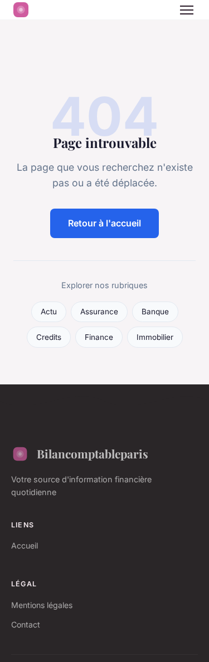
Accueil (24, 545)
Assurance (99, 311)
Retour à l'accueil (104, 223)
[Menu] (187, 10)
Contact (25, 624)
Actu (49, 311)
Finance (99, 337)
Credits (48, 337)
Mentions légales (41, 605)
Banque (155, 311)
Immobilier (155, 337)
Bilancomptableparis (92, 453)
